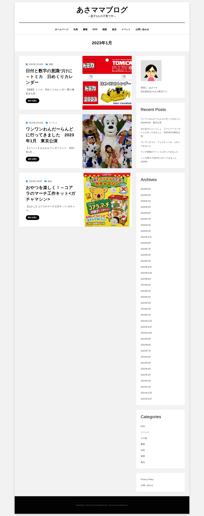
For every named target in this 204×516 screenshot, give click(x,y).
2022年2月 (146, 381)
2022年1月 (146, 387)
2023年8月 (146, 279)
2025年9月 (146, 207)
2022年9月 (146, 339)
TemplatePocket (101, 505)
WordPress (123, 505)
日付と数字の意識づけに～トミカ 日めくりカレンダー (49, 76)
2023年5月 (146, 291)
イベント (126, 29)
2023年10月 (146, 273)
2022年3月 (146, 375)
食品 (114, 29)
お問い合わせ (142, 29)
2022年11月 (146, 327)
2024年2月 (146, 261)
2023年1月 (146, 315)
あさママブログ (102, 10)
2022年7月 (146, 351)
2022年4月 (146, 369)
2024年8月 (146, 243)
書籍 (85, 29)
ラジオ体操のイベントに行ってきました (159, 152)
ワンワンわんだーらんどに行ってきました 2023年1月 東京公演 (50, 135)
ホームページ (61, 29)
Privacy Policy (147, 479)
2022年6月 (146, 357)
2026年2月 (146, 201)
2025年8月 (146, 213)
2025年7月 (146, 219)
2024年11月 (146, 237)
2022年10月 (146, 333)
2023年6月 (146, 285)
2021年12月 (146, 393)
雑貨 (104, 29)
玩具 (75, 29)
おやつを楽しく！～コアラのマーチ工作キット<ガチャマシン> (50, 193)
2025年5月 (146, 225)
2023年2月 (146, 309)
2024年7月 (146, 249)
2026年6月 (146, 189)
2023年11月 (146, 267)
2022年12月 (146, 321)
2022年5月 (146, 363)
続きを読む (32, 101)
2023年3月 (146, 303)
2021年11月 (146, 399)
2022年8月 (146, 345)
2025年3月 (146, 231)
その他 (144, 438)
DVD (95, 29)
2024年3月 (146, 255)
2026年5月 (146, 195)
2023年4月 (146, 297)
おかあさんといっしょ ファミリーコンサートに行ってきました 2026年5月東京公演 (160, 132)
